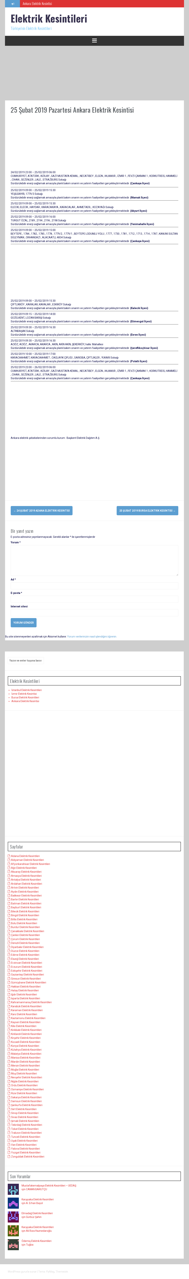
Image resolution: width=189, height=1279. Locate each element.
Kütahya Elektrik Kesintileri (26, 1049)
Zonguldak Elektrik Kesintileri (27, 1156)
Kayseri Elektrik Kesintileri (25, 1022)
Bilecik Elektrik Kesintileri (25, 911)
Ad (13, 579)
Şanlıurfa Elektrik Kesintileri (26, 1105)
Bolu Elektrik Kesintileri (24, 923)
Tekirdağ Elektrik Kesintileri (26, 1124)
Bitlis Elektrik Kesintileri (24, 919)
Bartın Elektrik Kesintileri (25, 899)
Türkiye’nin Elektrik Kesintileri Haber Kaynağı (49, 3)
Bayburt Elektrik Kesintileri (26, 907)
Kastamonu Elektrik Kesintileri (28, 1018)
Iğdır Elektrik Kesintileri (24, 994)
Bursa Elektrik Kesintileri (25, 697)
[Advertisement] (94, 73)
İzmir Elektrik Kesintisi (24, 693)
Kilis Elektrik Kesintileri (23, 1026)
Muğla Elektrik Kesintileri (25, 1069)
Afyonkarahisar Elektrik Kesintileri (30, 864)
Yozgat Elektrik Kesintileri (25, 1152)
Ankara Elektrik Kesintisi (25, 701)
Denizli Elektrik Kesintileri (25, 943)
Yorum (16, 542)
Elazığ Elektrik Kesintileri (25, 958)
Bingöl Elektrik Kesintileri (25, 915)
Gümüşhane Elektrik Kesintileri (28, 982)
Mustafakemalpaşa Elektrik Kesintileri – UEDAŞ (49, 1185)
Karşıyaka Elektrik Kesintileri (38, 1199)
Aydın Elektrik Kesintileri (25, 891)
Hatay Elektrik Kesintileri (25, 990)
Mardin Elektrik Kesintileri (25, 1061)
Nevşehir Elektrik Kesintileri (26, 1077)
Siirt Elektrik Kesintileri (24, 1109)
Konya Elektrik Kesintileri (25, 1045)
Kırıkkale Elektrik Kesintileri (26, 1029)
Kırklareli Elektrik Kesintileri (26, 1034)
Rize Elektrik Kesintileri (24, 1093)
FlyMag (50, 1271)
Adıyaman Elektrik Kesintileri (27, 859)
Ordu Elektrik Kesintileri (24, 1085)
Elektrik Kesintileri (49, 18)
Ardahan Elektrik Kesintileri (26, 883)
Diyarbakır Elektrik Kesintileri (27, 947)
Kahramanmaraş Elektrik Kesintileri (31, 1002)
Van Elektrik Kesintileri (24, 1144)
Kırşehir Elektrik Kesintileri (26, 1037)
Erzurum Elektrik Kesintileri (26, 966)
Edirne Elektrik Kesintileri (25, 954)
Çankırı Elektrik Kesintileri (25, 935)
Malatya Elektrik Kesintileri (26, 1053)
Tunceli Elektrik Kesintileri (25, 1136)
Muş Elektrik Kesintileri (24, 1073)
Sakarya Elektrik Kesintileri (26, 1097)
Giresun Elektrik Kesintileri (26, 978)
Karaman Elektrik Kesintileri (27, 1010)
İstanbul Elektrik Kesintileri (26, 690)
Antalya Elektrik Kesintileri (26, 879)
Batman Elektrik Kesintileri (26, 903)
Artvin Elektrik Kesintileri (25, 887)
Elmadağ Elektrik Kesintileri (37, 1213)
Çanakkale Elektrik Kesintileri (27, 931)
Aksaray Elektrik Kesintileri (26, 871)
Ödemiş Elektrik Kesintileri (36, 1240)
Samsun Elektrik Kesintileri (26, 1101)
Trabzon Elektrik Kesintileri (26, 1132)
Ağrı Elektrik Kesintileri (24, 867)
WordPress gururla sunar (22, 1271)
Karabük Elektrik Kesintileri (26, 1006)
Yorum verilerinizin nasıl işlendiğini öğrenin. (92, 636)
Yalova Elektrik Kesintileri (25, 1148)
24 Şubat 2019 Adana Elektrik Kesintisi (41, 510)
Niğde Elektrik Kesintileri (25, 1081)
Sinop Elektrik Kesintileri (25, 1113)
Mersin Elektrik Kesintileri (25, 1065)
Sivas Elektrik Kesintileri (24, 1117)
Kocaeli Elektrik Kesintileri (25, 1041)
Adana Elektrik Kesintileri (25, 856)
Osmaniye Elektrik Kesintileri (27, 1089)
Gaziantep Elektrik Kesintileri (27, 974)
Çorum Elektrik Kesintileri (25, 939)
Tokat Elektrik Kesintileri (25, 1128)
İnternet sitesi (19, 606)
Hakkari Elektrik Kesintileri (26, 986)
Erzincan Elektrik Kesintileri (26, 962)
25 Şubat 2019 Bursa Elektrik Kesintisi (147, 510)
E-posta (16, 593)
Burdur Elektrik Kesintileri (25, 927)
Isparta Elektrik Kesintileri (25, 998)
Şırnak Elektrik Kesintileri (25, 1120)
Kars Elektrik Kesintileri (24, 1014)
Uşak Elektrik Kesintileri (24, 1140)
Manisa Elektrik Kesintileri (25, 1057)
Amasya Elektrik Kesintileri (26, 875)
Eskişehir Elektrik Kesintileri (26, 970)
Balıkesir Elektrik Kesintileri (26, 895)
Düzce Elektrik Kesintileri (25, 950)
